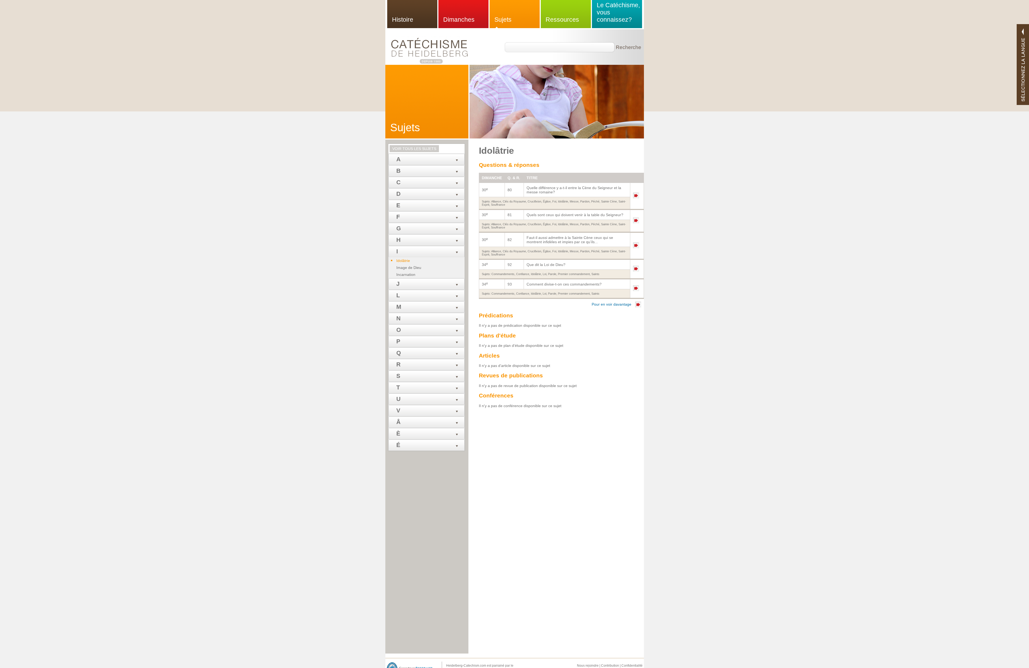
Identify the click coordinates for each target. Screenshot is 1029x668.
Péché (595, 201)
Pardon (585, 201)
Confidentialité (632, 665)
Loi (544, 274)
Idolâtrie (563, 201)
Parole (552, 274)
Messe (574, 201)
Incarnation (405, 274)
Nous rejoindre (588, 665)
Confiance (522, 274)
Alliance (496, 201)
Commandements (502, 274)
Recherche (626, 47)
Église (547, 201)
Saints (595, 274)
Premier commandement (574, 274)
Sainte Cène (609, 201)
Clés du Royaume (514, 201)
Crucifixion (534, 201)
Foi (554, 201)
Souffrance (498, 204)
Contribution (610, 665)
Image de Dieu (408, 267)
